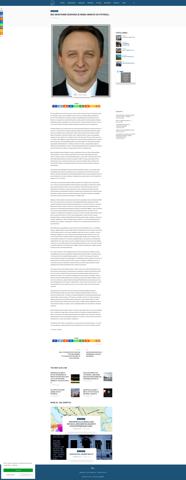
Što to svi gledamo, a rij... (128, 50)
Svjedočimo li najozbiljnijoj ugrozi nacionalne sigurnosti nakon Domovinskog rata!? (125, 136)
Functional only (10, 474)
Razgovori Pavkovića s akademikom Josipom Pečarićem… (94, 354)
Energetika (82, 2)
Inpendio (102, 476)
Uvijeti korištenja (91, 472)
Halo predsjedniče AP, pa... (128, 63)
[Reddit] (65, 106)
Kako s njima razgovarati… (123, 120)
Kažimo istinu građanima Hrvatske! (125, 130)
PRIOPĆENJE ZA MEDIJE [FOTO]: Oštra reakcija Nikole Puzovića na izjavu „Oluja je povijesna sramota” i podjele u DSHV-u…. (59, 377)
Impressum (15, 465)
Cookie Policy (7, 465)
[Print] (87, 106)
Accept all (18, 470)
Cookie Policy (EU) (101, 472)
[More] (97, 106)
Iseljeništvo (107, 2)
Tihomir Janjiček (83, 94)
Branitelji (116, 2)
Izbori (123, 2)
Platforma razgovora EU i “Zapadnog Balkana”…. (123, 125)
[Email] (81, 106)
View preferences (26, 474)
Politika (62, 2)
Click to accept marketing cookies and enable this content (125, 77)
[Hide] (0, 36)
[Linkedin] (70, 106)
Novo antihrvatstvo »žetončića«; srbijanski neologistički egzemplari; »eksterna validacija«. (92, 376)
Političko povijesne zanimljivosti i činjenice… (57, 392)
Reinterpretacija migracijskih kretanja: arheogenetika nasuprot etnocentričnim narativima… (81, 424)
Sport (123, 61)
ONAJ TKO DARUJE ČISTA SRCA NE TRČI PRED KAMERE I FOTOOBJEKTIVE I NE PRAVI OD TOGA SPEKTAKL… (69, 355)
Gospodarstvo (72, 2)
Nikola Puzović (77, 428)
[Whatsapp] (76, 106)
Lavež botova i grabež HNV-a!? (81, 454)
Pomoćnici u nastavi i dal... (128, 37)
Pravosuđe (90, 2)
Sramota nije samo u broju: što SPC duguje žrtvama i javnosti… (91, 392)
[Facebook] (54, 106)
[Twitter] (60, 106)
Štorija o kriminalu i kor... (128, 56)
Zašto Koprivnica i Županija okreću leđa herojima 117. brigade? (125, 116)
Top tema (98, 2)
